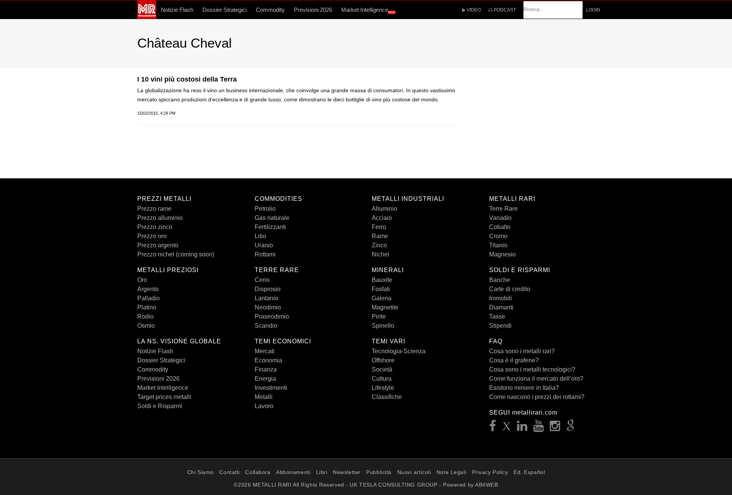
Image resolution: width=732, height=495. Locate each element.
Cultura (382, 378)
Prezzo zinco (154, 227)
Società (382, 369)
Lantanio (266, 298)
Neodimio (268, 307)
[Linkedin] (522, 428)
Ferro (379, 227)
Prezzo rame (154, 208)
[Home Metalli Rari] (146, 17)
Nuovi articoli (414, 472)
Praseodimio (272, 316)
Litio (260, 236)
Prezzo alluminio (160, 218)
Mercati (264, 351)
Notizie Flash (177, 9)
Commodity (270, 9)
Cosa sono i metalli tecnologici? (532, 369)
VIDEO (473, 10)
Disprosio (268, 289)
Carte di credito (509, 289)
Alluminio (384, 208)
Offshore (383, 360)
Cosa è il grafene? (514, 360)
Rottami (265, 254)
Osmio (146, 325)
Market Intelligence (368, 10)
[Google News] (570, 428)
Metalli (264, 397)
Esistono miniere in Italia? (524, 387)
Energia (265, 378)
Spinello (383, 325)
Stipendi (500, 325)
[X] (506, 428)
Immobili (500, 298)
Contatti (229, 472)
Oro (142, 280)
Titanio (498, 245)
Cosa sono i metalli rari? (522, 351)
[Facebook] (492, 428)
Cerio (262, 280)
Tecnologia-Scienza (398, 351)
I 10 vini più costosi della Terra (187, 79)
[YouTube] (538, 428)
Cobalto (499, 227)
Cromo (498, 236)
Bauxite (382, 280)
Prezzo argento (157, 245)
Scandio (266, 325)
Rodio (145, 316)
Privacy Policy (490, 472)
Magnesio (502, 254)
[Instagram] (555, 428)
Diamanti (501, 307)
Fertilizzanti (270, 227)
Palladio (148, 298)
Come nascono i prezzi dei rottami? (536, 397)
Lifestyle (383, 387)
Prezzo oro (152, 236)
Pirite (379, 316)
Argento (148, 289)
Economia (268, 360)
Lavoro (264, 406)
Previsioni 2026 (313, 9)
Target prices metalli (164, 397)
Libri (321, 472)
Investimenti (271, 387)
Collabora (257, 472)
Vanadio (500, 218)
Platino (146, 307)
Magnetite (385, 307)
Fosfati (381, 289)
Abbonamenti (293, 472)
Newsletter (347, 472)
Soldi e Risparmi (159, 406)
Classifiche (387, 397)
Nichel (380, 254)
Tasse (497, 316)
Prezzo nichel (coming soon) (175, 254)
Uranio (264, 245)
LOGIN (593, 10)
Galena (382, 298)
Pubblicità (379, 472)
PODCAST (504, 10)
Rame (380, 236)
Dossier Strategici (224, 9)
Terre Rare (503, 208)
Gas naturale (272, 218)
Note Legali (451, 472)
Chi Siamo (200, 472)
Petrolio (265, 208)
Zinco (379, 245)
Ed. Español (529, 472)
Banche (499, 280)
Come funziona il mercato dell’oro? (536, 378)
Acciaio (382, 218)
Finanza (266, 369)
